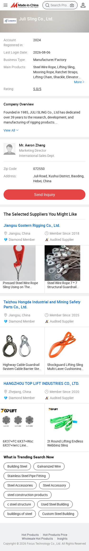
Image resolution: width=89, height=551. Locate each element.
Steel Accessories (20, 485)
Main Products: (15, 67)
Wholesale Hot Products (37, 538)
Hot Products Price (55, 535)
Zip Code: (10, 168)
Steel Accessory (54, 485)
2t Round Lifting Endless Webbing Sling (65, 443)
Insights (62, 538)
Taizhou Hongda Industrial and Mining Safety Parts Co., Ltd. (42, 304)
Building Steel (17, 466)
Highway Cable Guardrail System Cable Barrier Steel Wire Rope (22, 368)
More (78, 82)
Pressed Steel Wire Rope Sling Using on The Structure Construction (20, 287)
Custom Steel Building (58, 513)
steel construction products (27, 494)
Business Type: (14, 59)
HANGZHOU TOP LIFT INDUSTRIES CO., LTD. (41, 383)
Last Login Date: (16, 52)
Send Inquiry (44, 194)
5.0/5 (37, 89)
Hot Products (30, 535)
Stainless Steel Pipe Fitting (26, 476)
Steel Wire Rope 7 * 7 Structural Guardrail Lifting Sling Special (62, 287)
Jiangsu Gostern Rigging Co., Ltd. (32, 225)
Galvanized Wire (49, 466)
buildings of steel (19, 513)
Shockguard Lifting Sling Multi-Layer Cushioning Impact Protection (65, 368)
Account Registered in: (13, 42)
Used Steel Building (55, 504)
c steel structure (19, 504)
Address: (10, 176)
